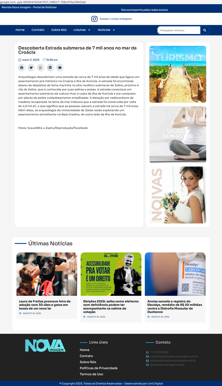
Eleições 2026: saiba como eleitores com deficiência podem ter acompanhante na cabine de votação (111, 307)
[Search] (204, 30)
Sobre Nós (59, 30)
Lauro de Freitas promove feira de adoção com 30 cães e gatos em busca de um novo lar (45, 305)
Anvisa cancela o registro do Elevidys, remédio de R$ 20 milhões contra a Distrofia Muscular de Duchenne (174, 307)
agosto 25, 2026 (32, 313)
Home (20, 30)
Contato (38, 30)
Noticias (104, 30)
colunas (80, 30)
